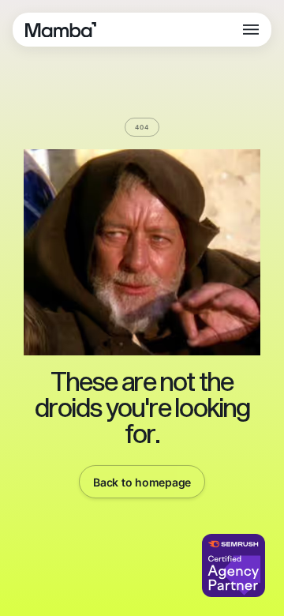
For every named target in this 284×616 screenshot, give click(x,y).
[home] (60, 29)
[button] (251, 29)
